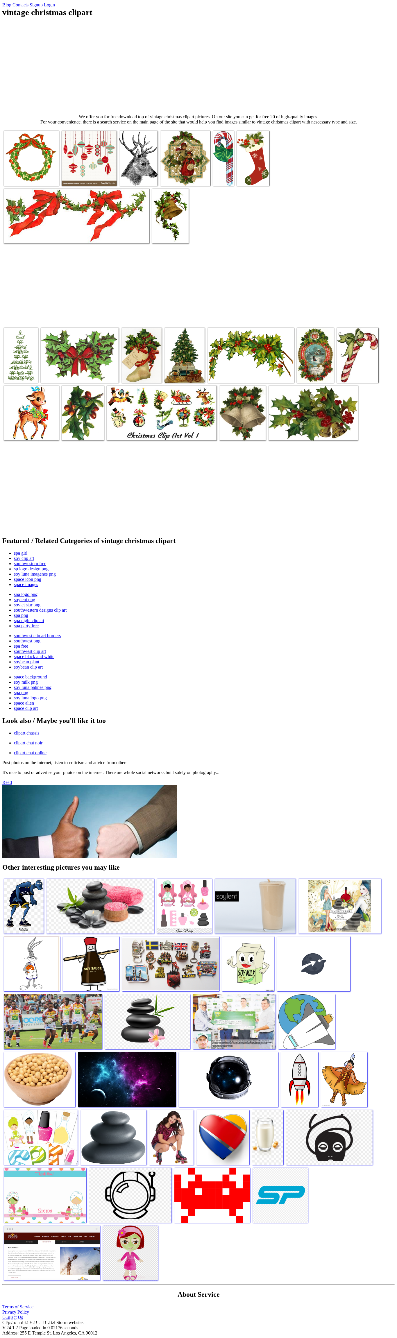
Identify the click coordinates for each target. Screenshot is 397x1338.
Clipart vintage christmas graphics (298, 432)
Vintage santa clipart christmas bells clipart (239, 430)
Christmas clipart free (226, 374)
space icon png (27, 579)
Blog (6, 4)
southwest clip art (30, 651)
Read (7, 782)
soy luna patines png (32, 687)
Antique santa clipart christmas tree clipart (183, 372)
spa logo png (25, 594)
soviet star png (27, 604)
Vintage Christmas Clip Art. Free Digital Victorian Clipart (140, 370)
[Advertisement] (198, 65)
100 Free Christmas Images (222, 173)
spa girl (20, 553)
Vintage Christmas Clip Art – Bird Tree (20, 370)
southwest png (27, 640)
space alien (24, 703)
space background (30, 676)
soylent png (24, 599)
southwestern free (30, 563)
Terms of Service (17, 1306)
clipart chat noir (28, 742)
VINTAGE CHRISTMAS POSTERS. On (350, 370)
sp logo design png (31, 568)
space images (26, 584)
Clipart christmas (19, 177)
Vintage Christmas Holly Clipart (31, 235)
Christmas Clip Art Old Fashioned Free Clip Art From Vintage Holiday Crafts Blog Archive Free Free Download (182, 168)
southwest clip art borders (37, 635)
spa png (21, 615)
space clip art (26, 708)
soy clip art (24, 558)
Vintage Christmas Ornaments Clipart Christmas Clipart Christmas (87, 173)
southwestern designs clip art (40, 610)
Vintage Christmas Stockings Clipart (252, 173)
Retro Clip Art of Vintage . (130, 432)
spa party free (26, 625)
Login (49, 4)
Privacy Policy (15, 1312)
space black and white (34, 656)
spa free (21, 646)
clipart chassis (26, 732)
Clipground (29, 1320)
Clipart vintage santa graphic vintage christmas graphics (80, 428)
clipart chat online (30, 752)
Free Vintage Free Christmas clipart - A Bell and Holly (168, 231)
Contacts (20, 4)
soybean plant (26, 661)
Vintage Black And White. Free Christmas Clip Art (136, 173)
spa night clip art (29, 620)
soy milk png (26, 682)
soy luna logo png (30, 697)
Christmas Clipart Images (26, 432)
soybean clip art (28, 666)
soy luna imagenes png (35, 574)
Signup (36, 4)
